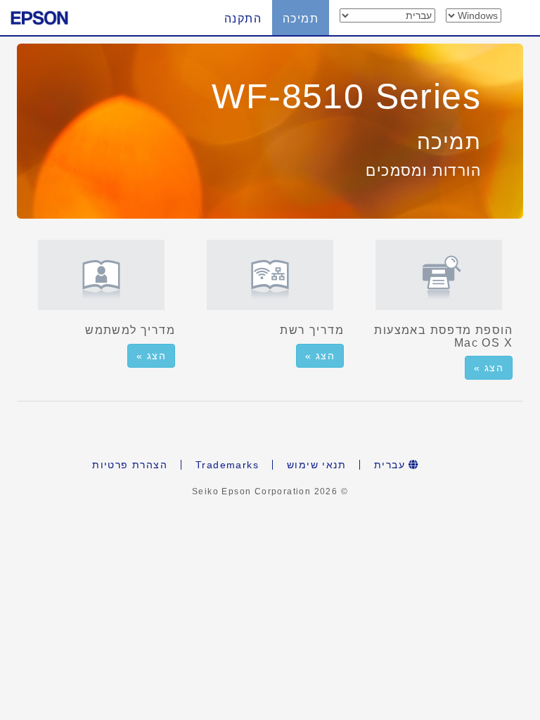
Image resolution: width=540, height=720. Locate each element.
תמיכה (301, 19)
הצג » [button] (151, 355)
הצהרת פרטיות (129, 464)
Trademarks (227, 464)
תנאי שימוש (316, 464)
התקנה (243, 19)
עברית (391, 464)
